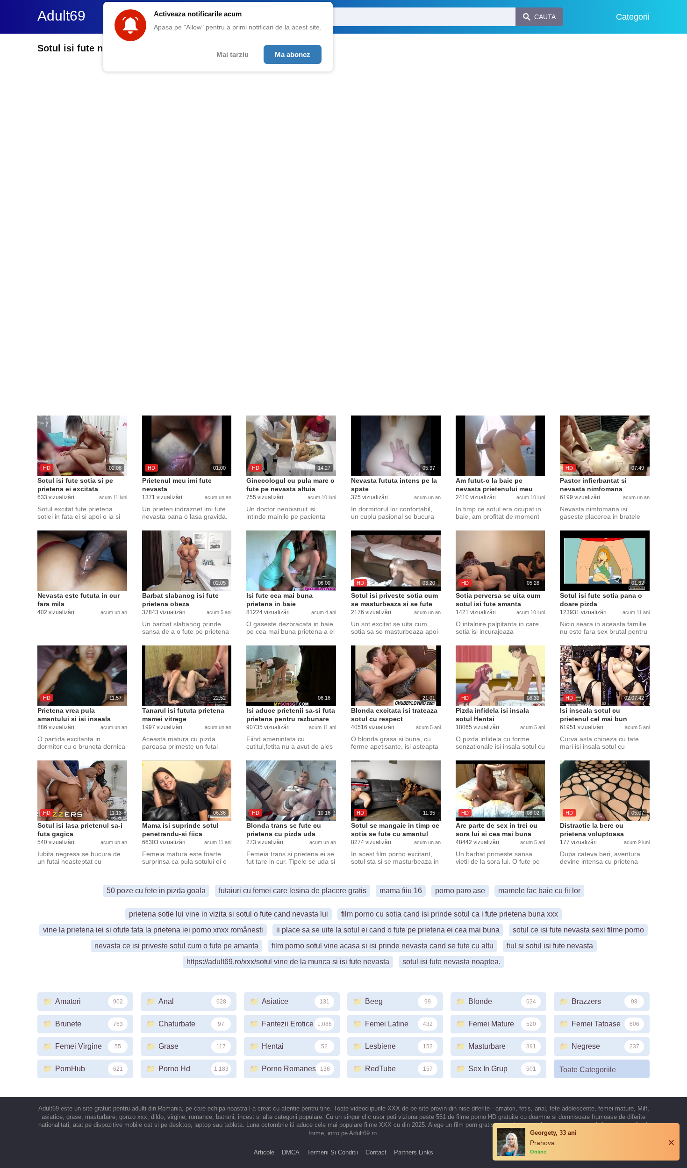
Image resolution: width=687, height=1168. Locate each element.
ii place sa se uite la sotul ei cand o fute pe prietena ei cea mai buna (388, 930)
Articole (264, 1152)
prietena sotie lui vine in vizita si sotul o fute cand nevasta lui (228, 914)
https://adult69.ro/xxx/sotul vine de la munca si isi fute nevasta (287, 962)
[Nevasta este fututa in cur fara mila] (82, 560)
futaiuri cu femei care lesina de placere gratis (292, 891)
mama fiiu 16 (400, 891)
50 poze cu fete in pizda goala (156, 891)
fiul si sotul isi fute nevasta (550, 946)
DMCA (291, 1152)
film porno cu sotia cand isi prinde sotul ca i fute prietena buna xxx (449, 914)
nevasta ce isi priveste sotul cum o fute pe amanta (176, 946)
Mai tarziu (232, 54)
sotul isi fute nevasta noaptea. (451, 962)
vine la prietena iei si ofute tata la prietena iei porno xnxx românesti (153, 930)
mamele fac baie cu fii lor (539, 891)
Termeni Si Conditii (332, 1152)
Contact (375, 1152)
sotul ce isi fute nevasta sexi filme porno (578, 930)
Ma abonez (292, 54)
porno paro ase (460, 891)
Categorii (633, 16)
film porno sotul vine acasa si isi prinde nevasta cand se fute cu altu (383, 946)
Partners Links (413, 1152)
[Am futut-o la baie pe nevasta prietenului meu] (500, 446)
